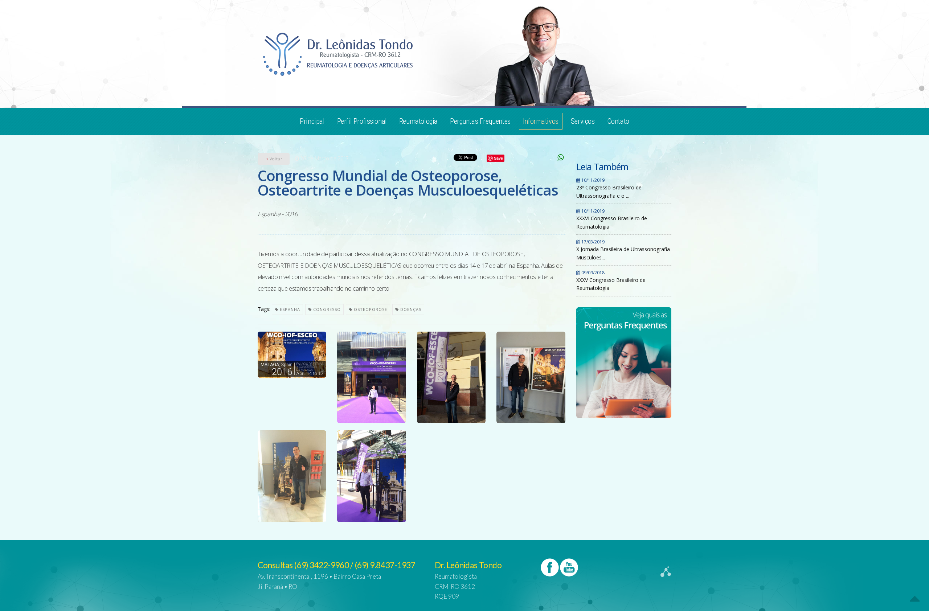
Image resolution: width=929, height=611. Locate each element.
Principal (312, 121)
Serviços (583, 121)
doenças (410, 309)
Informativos (540, 121)
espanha (289, 309)
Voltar (275, 158)
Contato (618, 121)
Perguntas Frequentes (480, 121)
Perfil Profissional (362, 121)
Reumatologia (418, 121)
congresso (326, 309)
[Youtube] (569, 567)
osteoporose (369, 309)
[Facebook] (550, 567)
